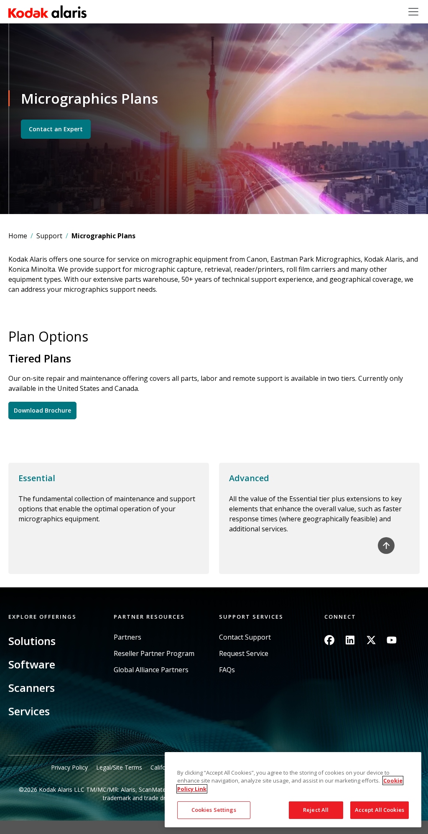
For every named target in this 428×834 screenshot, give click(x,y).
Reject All (316, 810)
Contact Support (245, 637)
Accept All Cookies (379, 810)
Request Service (243, 653)
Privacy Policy (69, 767)
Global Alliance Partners (151, 670)
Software (31, 664)
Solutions (32, 641)
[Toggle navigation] (413, 11)
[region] (293, 789)
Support (49, 235)
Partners (127, 637)
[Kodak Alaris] (47, 11)
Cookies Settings (213, 810)
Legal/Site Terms (119, 767)
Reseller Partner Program (154, 653)
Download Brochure (42, 410)
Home (17, 235)
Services (29, 711)
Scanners (31, 687)
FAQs (227, 670)
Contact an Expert (56, 129)
